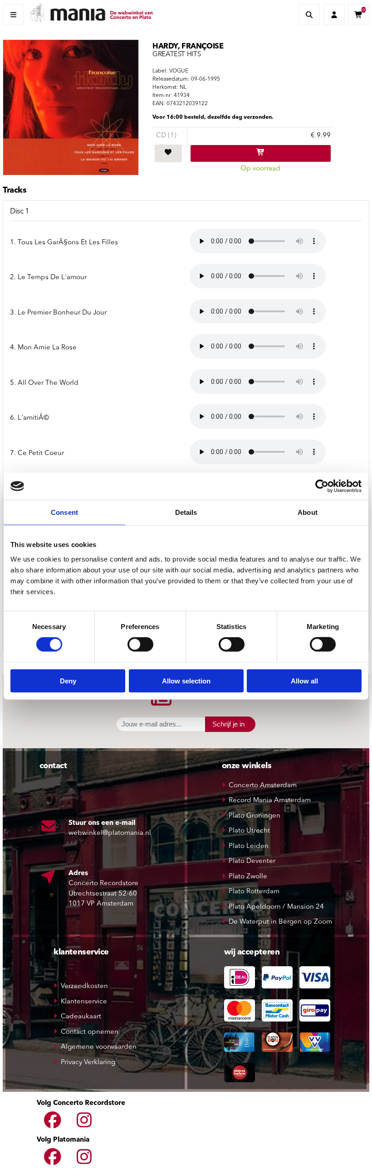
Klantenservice (84, 1001)
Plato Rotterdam (254, 891)
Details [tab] (186, 512)
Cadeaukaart (81, 1016)
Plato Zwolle (248, 876)
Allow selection (186, 680)
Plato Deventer (252, 861)
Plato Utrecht (249, 831)
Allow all (304, 680)
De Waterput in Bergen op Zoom (280, 922)
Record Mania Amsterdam (270, 800)
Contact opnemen (89, 1032)
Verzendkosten (84, 986)
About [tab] (308, 512)
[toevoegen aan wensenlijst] (168, 154)
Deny (68, 680)
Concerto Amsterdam (263, 785)
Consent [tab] (64, 512)
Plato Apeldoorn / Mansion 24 (276, 907)
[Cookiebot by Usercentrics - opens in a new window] (322, 486)
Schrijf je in (228, 724)
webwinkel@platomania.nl (110, 833)
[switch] (140, 644)
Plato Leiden (249, 846)
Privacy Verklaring (88, 1062)
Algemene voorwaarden (99, 1047)
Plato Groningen (254, 816)
